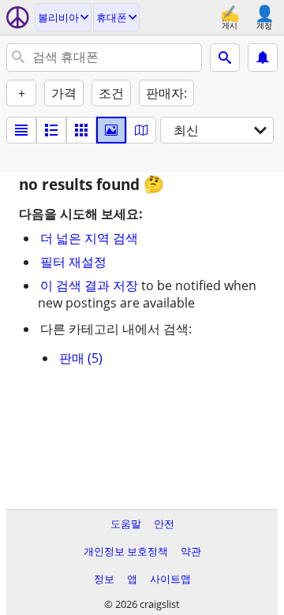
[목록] (21, 130)
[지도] (141, 130)
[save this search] (263, 57)
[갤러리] (111, 130)
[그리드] (81, 130)
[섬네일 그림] (51, 130)
